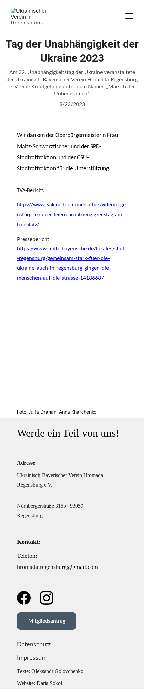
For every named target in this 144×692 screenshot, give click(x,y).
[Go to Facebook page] (24, 598)
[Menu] (129, 16)
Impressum (32, 658)
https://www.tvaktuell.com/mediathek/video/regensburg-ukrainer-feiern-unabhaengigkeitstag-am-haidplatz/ (71, 215)
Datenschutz (34, 645)
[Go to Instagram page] (46, 598)
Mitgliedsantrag (46, 621)
